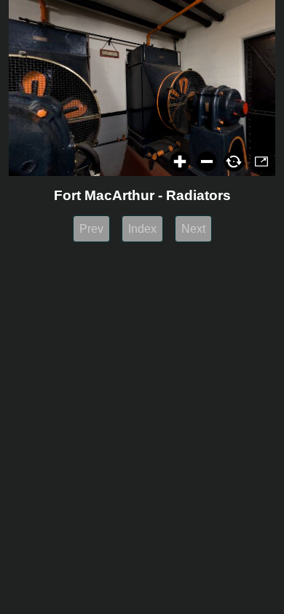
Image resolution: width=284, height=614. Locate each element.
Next (193, 229)
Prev (91, 229)
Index (142, 229)
